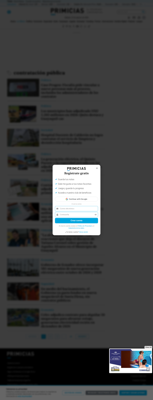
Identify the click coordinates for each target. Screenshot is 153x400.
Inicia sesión (83, 232)
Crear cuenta (76, 221)
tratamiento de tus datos (76, 228)
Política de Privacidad (85, 226)
